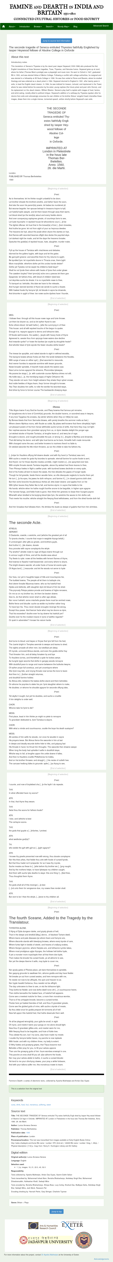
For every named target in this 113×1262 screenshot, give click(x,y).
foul (27, 1104)
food (23, 1104)
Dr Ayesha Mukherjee (49, 1254)
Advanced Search (101, 25)
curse (13, 1104)
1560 (28, 1132)
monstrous (34, 1104)
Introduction (24, 26)
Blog (75, 26)
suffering (42, 1104)
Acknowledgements (101, 1259)
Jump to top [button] (56, 1211)
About (11, 26)
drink (18, 1104)
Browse (37, 26)
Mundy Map (63, 26)
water (49, 1104)
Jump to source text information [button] (56, 40)
